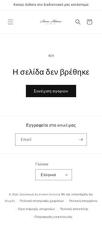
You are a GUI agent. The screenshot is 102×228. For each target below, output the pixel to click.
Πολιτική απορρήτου (83, 201)
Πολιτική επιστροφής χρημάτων (42, 201)
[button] (10, 22)
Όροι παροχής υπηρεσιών (36, 209)
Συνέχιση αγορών (51, 91)
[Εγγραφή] (81, 139)
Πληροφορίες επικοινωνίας (53, 217)
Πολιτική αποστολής (74, 209)
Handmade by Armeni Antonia (40, 194)
